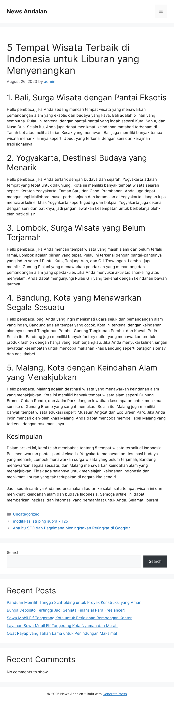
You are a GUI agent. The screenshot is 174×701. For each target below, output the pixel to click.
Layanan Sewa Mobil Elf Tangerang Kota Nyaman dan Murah (62, 625)
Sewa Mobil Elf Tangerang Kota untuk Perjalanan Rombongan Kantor (69, 618)
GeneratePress (115, 694)
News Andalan (27, 11)
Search (13, 552)
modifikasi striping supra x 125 (40, 521)
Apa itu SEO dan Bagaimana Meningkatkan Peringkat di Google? (71, 528)
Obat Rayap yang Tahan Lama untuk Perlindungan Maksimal (62, 633)
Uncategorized (26, 514)
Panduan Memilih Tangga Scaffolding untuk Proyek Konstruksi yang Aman (74, 602)
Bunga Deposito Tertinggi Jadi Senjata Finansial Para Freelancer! (66, 610)
